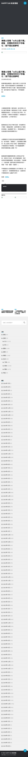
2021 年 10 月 (6, 584)
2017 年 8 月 (6, 746)
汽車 (5, 362)
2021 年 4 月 (6, 605)
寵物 (4, 348)
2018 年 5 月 (6, 728)
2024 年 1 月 (6, 489)
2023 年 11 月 (6, 496)
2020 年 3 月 (6, 651)
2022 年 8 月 (6, 549)
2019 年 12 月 (6, 661)
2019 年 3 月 (6, 693)
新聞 (2, 38)
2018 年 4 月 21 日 (10, 49)
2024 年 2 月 (6, 485)
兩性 (4, 334)
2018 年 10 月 (6, 711)
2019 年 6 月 (6, 682)
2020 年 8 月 (6, 633)
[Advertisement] (14, 21)
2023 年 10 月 (6, 499)
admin (4, 186)
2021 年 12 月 (6, 577)
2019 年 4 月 (6, 689)
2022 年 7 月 (6, 552)
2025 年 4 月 (6, 436)
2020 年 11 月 (6, 623)
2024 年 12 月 (6, 450)
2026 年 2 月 (6, 401)
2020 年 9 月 (6, 630)
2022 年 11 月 (6, 538)
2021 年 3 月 (6, 608)
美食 (5, 365)
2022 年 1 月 (6, 573)
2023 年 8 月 (6, 506)
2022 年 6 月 (6, 556)
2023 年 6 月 (6, 513)
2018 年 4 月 (6, 732)
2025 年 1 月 (6, 446)
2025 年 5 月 (6, 432)
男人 (5, 345)
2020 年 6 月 (6, 640)
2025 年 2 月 (6, 443)
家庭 (4, 338)
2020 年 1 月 (6, 658)
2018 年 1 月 (6, 742)
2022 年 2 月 (6, 570)
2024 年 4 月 (6, 478)
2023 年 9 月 (6, 503)
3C (3, 180)
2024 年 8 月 (6, 464)
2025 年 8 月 (6, 422)
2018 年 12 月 (6, 703)
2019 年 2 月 (6, 697)
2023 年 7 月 (6, 510)
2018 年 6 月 (6, 725)
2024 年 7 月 (6, 468)
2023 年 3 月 (6, 524)
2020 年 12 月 (6, 619)
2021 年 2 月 (6, 612)
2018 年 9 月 (6, 714)
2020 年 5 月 (6, 644)
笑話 (4, 372)
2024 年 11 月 (6, 454)
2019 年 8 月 (6, 675)
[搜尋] (24, 322)
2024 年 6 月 (6, 471)
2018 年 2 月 (6, 739)
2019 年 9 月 (6, 672)
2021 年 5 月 (6, 601)
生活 (4, 359)
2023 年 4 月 (6, 520)
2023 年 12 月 (6, 492)
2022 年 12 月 (6, 534)
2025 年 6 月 (6, 429)
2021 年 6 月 (6, 598)
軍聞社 (7, 177)
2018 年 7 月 (6, 721)
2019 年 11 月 (6, 665)
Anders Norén (9, 754)
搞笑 (4, 352)
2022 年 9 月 (6, 545)
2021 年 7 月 (6, 594)
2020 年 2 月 (6, 654)
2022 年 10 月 (6, 542)
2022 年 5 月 (6, 559)
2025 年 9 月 (6, 418)
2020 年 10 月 (6, 626)
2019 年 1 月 (6, 700)
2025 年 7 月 (6, 425)
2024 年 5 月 (6, 475)
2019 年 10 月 (6, 668)
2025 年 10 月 (6, 415)
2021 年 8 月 (6, 591)
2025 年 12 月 (6, 408)
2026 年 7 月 (6, 383)
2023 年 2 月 (6, 527)
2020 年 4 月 (6, 647)
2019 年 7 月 (6, 679)
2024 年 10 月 (6, 457)
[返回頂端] (25, 750)
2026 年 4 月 (6, 394)
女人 (5, 341)
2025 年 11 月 (6, 411)
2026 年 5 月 (6, 390)
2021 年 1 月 (6, 615)
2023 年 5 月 (6, 517)
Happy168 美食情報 (9, 3)
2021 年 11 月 (6, 580)
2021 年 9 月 (6, 587)
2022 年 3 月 (6, 566)
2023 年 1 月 (6, 531)
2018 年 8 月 (6, 718)
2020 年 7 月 (6, 637)
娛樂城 (3, 96)
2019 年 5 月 (6, 686)
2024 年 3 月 (6, 482)
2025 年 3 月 (6, 439)
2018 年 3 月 (6, 735)
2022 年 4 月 (6, 563)
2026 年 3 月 (6, 397)
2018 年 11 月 (6, 707)
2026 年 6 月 (6, 387)
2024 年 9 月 (6, 461)
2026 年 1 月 (6, 404)
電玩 (5, 369)
